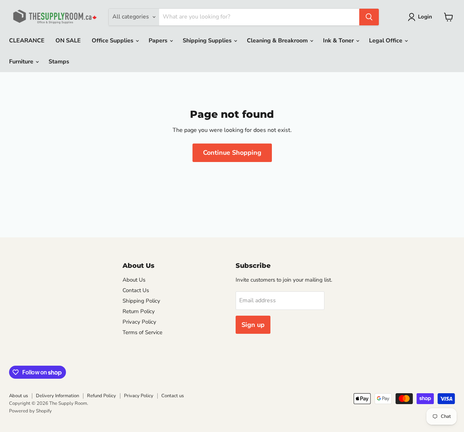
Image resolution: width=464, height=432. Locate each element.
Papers (159, 41)
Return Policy (139, 311)
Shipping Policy (141, 300)
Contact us (172, 395)
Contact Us (136, 290)
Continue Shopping (232, 152)
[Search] (369, 17)
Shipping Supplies (208, 41)
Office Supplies (113, 41)
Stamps (59, 62)
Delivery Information (57, 395)
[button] (421, 17)
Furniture (22, 62)
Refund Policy (101, 395)
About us (18, 395)
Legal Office (386, 41)
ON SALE (68, 41)
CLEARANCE (27, 41)
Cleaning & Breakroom (278, 41)
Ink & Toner (339, 41)
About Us (134, 279)
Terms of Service (142, 332)
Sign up (253, 324)
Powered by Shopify (30, 411)
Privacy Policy (139, 321)
